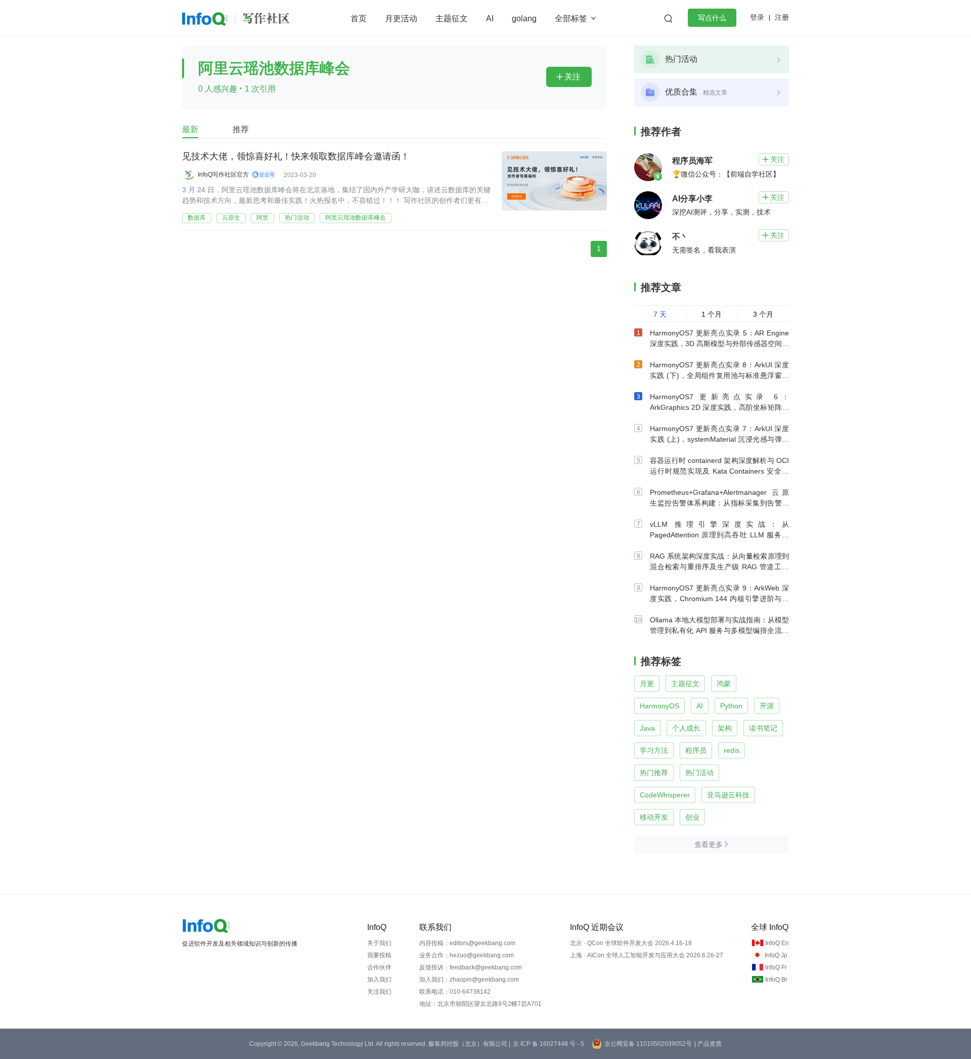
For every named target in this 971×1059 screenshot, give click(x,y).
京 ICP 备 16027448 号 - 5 (548, 1043)
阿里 (262, 217)
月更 (647, 684)
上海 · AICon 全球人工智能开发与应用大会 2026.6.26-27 (646, 955)
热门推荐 (654, 773)
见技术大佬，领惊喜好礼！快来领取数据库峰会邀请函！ (296, 156)
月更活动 (401, 18)
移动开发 (654, 817)
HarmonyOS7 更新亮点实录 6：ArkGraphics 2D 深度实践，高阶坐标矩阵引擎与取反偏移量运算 (719, 407)
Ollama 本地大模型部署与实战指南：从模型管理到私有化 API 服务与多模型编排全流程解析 (719, 630)
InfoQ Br (776, 979)
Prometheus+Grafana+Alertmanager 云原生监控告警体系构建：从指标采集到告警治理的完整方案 (719, 503)
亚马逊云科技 (728, 795)
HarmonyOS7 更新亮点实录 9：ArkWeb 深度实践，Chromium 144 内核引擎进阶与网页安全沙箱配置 (719, 598)
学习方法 (654, 750)
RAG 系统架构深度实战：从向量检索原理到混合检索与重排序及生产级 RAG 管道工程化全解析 (719, 566)
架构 (725, 728)
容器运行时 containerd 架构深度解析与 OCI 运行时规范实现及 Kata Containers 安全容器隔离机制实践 (719, 471)
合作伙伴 (379, 967)
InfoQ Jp (776, 955)
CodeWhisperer (665, 795)
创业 (692, 817)
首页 (358, 18)
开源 (767, 706)
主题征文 (451, 18)
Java (647, 728)
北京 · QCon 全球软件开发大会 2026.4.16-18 (631, 943)
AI (490, 18)
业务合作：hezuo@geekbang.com (466, 955)
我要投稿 (379, 955)
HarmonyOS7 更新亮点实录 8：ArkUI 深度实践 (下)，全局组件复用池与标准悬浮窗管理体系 (719, 375)
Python (731, 706)
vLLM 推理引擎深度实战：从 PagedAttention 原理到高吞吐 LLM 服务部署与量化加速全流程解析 (719, 534)
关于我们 (379, 943)
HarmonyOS (659, 706)
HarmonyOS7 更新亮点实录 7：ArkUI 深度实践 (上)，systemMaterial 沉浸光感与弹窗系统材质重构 (719, 439)
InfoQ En (777, 943)
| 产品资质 (708, 1043)
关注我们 (379, 991)
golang (524, 18)
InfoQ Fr (776, 967)
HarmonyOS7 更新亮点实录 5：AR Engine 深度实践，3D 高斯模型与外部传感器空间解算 (719, 343)
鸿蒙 (724, 684)
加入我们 (379, 979)
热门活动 (297, 217)
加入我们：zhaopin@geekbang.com (469, 979)
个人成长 (686, 728)
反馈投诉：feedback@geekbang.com (470, 967)
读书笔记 (763, 728)
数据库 (197, 217)
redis (731, 750)
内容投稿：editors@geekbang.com (467, 943)
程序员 (696, 750)
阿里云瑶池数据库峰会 (355, 217)
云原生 (231, 217)
